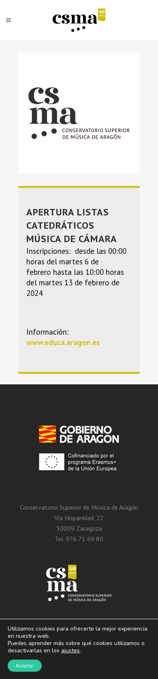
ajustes (70, 650)
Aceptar (25, 665)
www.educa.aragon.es (63, 342)
